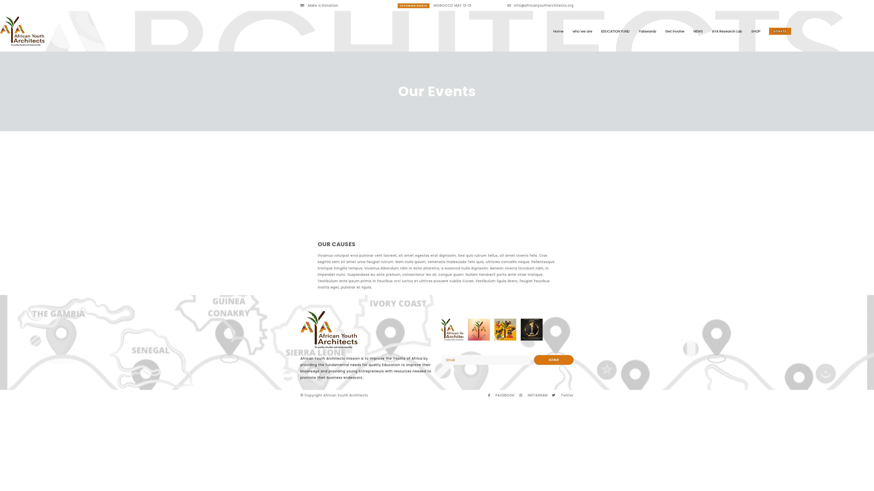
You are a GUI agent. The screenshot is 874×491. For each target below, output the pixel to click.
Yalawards (647, 31)
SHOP (755, 31)
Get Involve (674, 31)
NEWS (698, 31)
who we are (582, 31)
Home (558, 31)
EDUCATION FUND (615, 31)
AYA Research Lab (727, 31)
